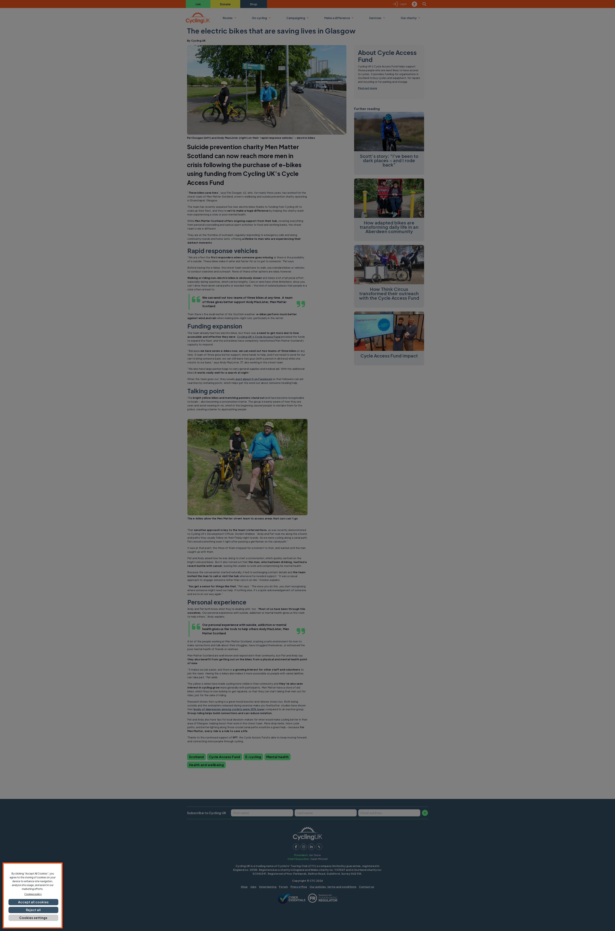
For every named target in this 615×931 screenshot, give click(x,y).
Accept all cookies (33, 902)
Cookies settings (33, 918)
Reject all (33, 910)
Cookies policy (33, 894)
